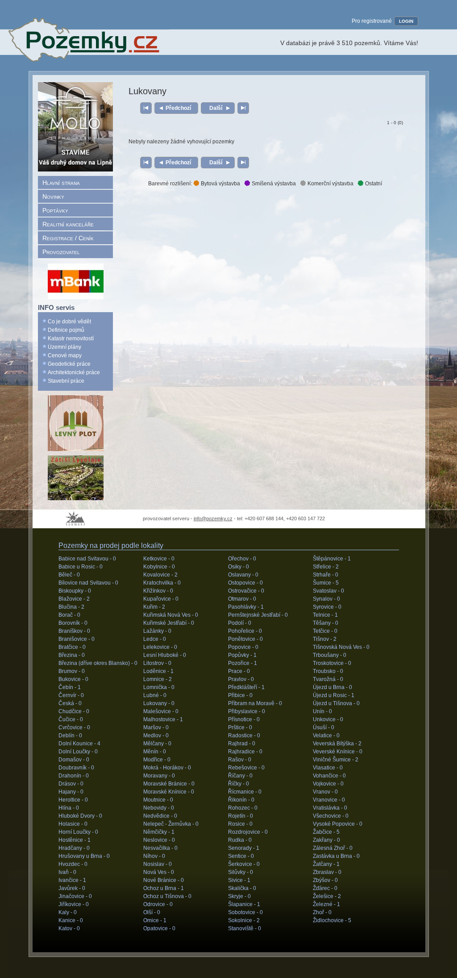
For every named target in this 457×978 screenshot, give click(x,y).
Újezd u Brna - (332, 687)
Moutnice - (158, 800)
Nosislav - (157, 864)
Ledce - (154, 639)
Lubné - (154, 695)
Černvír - (71, 695)
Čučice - (70, 719)
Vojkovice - (328, 784)
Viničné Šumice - (335, 759)
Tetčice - (325, 631)
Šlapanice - (244, 904)
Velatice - (326, 735)
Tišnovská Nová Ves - (341, 647)
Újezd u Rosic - (333, 695)
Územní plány (64, 347)
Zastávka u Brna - (336, 856)
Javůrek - (71, 888)
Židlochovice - (332, 920)
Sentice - (241, 856)
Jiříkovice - (73, 904)
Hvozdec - (72, 864)
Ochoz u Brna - (163, 888)
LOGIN (406, 21)
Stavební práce (66, 381)
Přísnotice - (244, 719)
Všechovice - (331, 816)
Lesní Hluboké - (164, 655)
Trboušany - (329, 655)
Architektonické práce (74, 372)
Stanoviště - (244, 928)
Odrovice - (158, 904)
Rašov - (239, 759)
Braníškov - (74, 631)
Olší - (151, 912)
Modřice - (156, 759)
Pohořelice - (245, 631)
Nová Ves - (158, 872)
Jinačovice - (75, 896)
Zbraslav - (327, 872)
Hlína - (68, 808)
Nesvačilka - (160, 848)
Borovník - (72, 623)
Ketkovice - (158, 559)
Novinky (53, 196)
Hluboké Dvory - (80, 816)
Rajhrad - (241, 743)
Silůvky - (240, 872)
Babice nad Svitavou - (87, 559)
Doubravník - (76, 768)
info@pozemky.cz (213, 518)
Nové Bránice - (163, 880)
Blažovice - (74, 599)
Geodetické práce (69, 364)
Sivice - (239, 880)
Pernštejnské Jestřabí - (258, 615)
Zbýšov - (325, 880)
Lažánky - (157, 631)
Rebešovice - (246, 768)
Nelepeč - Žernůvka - (171, 824)
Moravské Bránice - (169, 784)
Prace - (239, 671)
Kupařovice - (161, 599)
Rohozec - (243, 808)
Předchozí (178, 108)
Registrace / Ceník (68, 238)
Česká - (70, 703)
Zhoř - (322, 912)
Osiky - (238, 567)
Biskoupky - (74, 591)
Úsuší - (323, 727)
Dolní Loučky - (78, 751)
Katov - (69, 928)
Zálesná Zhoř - (333, 848)
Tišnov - (325, 639)
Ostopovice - (245, 583)
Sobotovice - (245, 912)
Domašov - (73, 759)
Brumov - (71, 671)
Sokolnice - (244, 920)
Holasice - (72, 824)
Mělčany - (157, 743)
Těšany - (325, 623)
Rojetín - (240, 816)
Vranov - (325, 792)
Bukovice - (73, 679)
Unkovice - (328, 719)
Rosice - (240, 824)
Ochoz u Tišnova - (167, 896)
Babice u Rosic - (80, 567)
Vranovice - (329, 800)
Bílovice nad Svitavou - (88, 583)
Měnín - (154, 751)
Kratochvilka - (162, 583)
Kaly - (67, 912)
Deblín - (70, 735)
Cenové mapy (65, 355)
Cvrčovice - (74, 727)
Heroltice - (73, 800)
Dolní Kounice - (79, 743)
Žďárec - (325, 888)
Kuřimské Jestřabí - (168, 623)
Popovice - (243, 647)
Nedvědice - (160, 816)
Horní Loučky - (78, 832)
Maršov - (156, 727)
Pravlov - (241, 679)
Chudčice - (73, 711)
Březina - (71, 655)
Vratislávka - (330, 808)
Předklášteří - (246, 687)
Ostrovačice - (246, 591)
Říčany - (240, 776)
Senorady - (243, 848)
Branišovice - (76, 639)
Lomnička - (158, 687)
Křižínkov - (158, 591)
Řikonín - (241, 800)
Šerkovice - (244, 864)
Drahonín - (73, 776)
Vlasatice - (328, 768)
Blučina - (71, 607)
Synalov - (326, 599)
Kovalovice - (160, 575)
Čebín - (69, 687)
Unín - (322, 711)
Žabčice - (326, 832)
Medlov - (156, 735)
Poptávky (55, 210)
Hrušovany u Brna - (84, 856)
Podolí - (239, 623)
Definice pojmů (66, 330)
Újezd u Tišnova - (336, 703)
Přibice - (240, 695)
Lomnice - (157, 679)
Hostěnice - (74, 840)
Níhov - (154, 856)
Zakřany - (326, 840)
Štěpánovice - (332, 559)
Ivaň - (67, 872)
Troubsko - (328, 671)
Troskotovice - (332, 663)
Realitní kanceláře (68, 224)
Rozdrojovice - (248, 832)
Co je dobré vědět (69, 321)
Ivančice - (72, 880)
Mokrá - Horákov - (167, 768)
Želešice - (327, 896)
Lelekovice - (160, 647)
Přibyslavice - (246, 711)
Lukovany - (158, 703)
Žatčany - (326, 864)
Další (216, 108)
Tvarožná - (328, 679)
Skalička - (242, 888)
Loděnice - (158, 671)
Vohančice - (329, 776)
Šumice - (326, 583)
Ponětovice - (245, 639)
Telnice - (325, 615)
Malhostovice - (163, 719)
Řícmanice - (245, 792)
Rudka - (240, 840)
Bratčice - (72, 647)
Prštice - (240, 727)
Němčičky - (158, 832)
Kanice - (70, 920)
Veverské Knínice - (337, 751)
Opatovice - (159, 928)
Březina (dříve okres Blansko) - (97, 663)
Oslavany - (243, 575)
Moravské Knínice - (168, 792)
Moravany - (159, 776)
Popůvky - (242, 655)
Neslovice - (159, 840)
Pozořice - (242, 663)
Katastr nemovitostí (71, 338)
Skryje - (239, 896)
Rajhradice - (245, 751)
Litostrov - (157, 663)
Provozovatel (61, 251)
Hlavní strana (61, 182)
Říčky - (238, 784)
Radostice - (244, 735)
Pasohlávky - (246, 607)
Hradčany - (74, 848)
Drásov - (70, 784)
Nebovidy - (158, 808)
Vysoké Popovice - (337, 824)
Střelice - (326, 567)
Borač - (69, 615)
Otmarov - (242, 599)
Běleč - (69, 575)
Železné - (326, 904)
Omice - (154, 920)
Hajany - (70, 792)
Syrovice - (327, 607)
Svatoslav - (328, 591)
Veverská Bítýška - (337, 743)
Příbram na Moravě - (255, 703)
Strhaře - (325, 575)
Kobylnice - (159, 567)
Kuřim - (154, 607)
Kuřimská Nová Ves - (170, 615)
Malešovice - (161, 711)
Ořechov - (242, 559)
